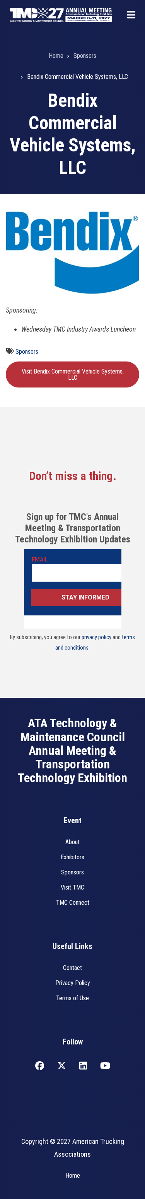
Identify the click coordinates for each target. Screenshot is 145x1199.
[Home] (61, 14)
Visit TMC (72, 887)
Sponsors (26, 351)
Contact (72, 967)
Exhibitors (72, 857)
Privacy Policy (72, 983)
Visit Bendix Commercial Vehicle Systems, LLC (73, 374)
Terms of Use (72, 998)
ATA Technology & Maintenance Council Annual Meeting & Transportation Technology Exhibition (72, 750)
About (72, 842)
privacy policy (96, 637)
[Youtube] (105, 1066)
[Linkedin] (83, 1066)
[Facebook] (39, 1066)
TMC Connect (72, 902)
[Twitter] (61, 1066)
